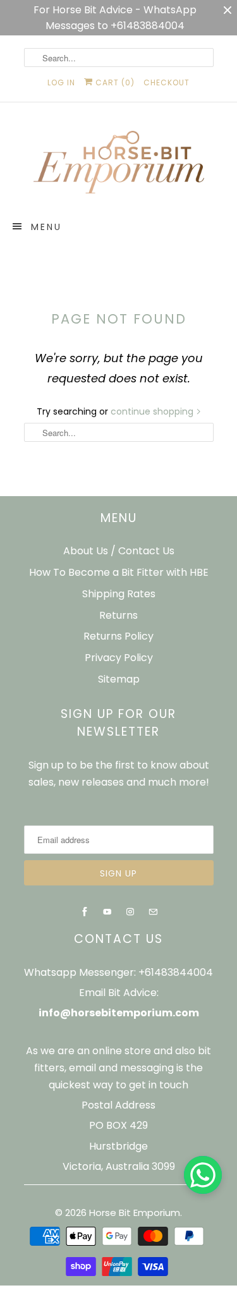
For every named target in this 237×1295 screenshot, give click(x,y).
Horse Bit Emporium (134, 1212)
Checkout (166, 82)
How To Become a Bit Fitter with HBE (119, 572)
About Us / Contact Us (118, 551)
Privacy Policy (119, 657)
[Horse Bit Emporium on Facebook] (84, 912)
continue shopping (153, 411)
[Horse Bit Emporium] (118, 164)
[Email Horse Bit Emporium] (153, 912)
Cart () (114, 82)
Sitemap (119, 679)
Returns (118, 615)
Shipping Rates (118, 594)
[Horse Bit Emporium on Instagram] (130, 912)
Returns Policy (118, 636)
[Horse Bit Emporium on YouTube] (107, 912)
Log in (61, 82)
